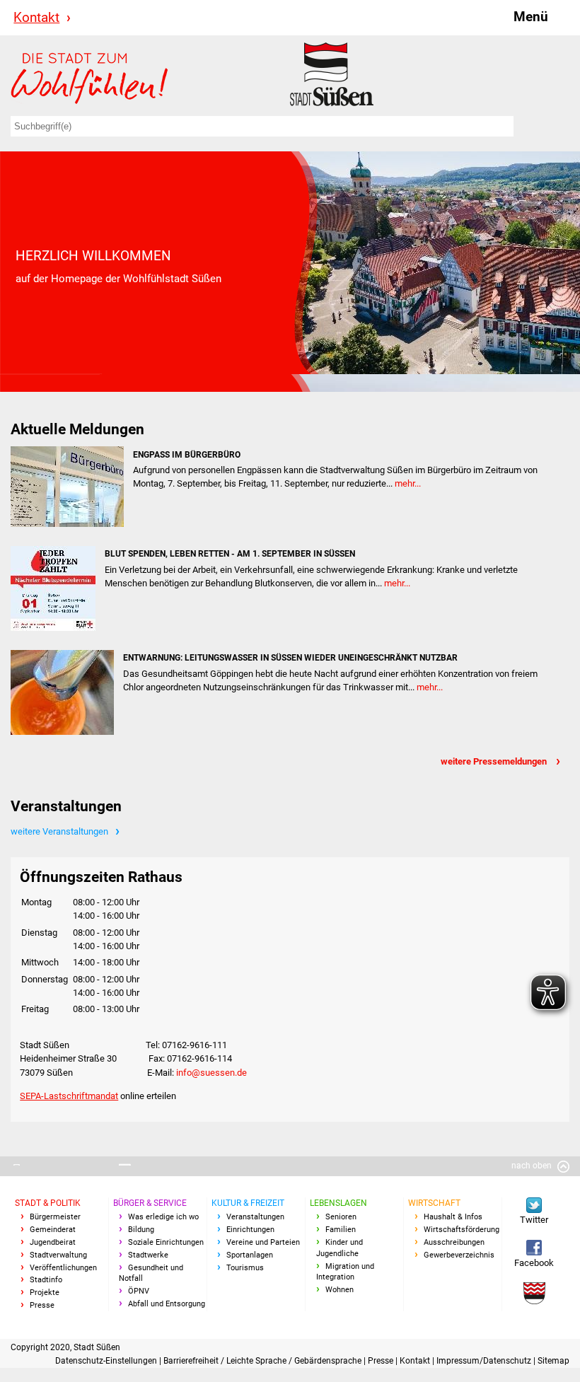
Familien (340, 1229)
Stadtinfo (46, 1279)
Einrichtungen (250, 1229)
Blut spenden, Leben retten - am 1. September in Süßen (230, 554)
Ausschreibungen (454, 1242)
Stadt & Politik (48, 1203)
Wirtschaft (434, 1203)
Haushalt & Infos (453, 1216)
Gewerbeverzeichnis (459, 1255)
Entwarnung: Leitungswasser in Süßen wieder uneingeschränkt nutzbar (290, 658)
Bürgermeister (55, 1216)
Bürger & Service (150, 1203)
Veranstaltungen (255, 1216)
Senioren (340, 1216)
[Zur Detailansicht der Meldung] (67, 486)
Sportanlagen (249, 1255)
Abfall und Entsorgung (166, 1303)
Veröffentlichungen (63, 1267)
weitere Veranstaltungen (59, 831)
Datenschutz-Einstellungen (107, 1361)
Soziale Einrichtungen (166, 1242)
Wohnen (339, 1289)
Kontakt (36, 17)
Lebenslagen (338, 1203)
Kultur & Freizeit (247, 1203)
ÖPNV (138, 1291)
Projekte (44, 1292)
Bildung (141, 1229)
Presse (42, 1305)
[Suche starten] (538, 126)
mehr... (408, 483)
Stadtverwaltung (58, 1255)
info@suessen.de (211, 1072)
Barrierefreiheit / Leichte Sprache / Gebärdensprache (263, 1361)
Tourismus (245, 1267)
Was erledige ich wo (163, 1216)
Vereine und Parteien (263, 1242)
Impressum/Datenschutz (484, 1361)
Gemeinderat (53, 1229)
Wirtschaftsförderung (461, 1229)
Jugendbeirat (53, 1242)
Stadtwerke (148, 1255)
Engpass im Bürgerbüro (186, 455)
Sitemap (553, 1361)
